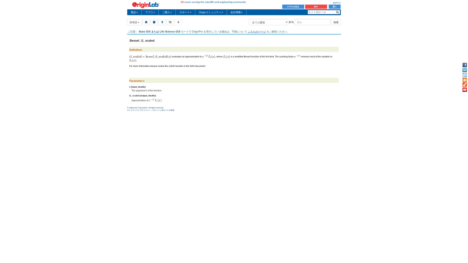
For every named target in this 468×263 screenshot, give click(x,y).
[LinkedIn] (464, 70)
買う (335, 6)
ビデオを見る (293, 6)
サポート (184, 12)
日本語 (133, 22)
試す (316, 6)
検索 (336, 22)
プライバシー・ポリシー (150, 110)
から (291, 22)
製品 (133, 12)
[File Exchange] (464, 84)
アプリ (149, 12)
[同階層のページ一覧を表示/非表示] (170, 22)
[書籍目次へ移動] (154, 22)
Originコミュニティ (210, 12)
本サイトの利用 (167, 110)
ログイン (337, 3)
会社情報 (236, 12)
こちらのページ (257, 31)
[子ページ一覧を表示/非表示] (178, 22)
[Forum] (464, 79)
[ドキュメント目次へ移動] (146, 22)
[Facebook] (464, 65)
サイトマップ (132, 110)
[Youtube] (464, 89)
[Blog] (464, 75)
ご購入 (166, 12)
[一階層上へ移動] (162, 22)
